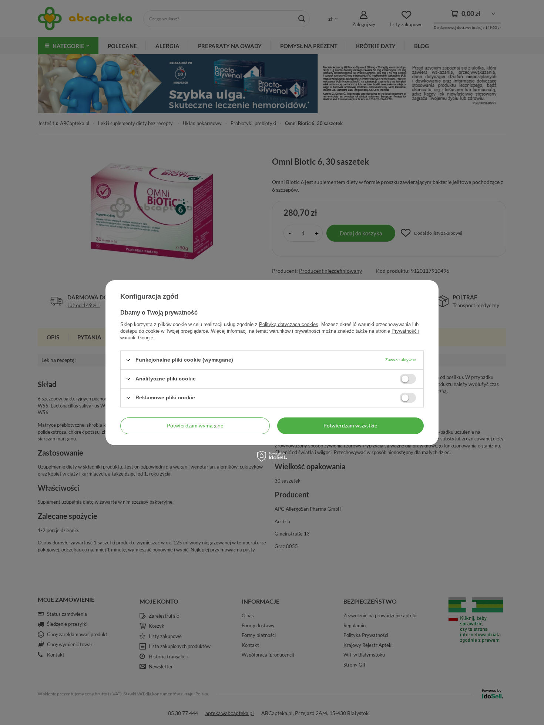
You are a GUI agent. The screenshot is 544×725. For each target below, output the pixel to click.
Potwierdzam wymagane (195, 425)
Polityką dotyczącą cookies (288, 324)
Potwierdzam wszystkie (350, 425)
